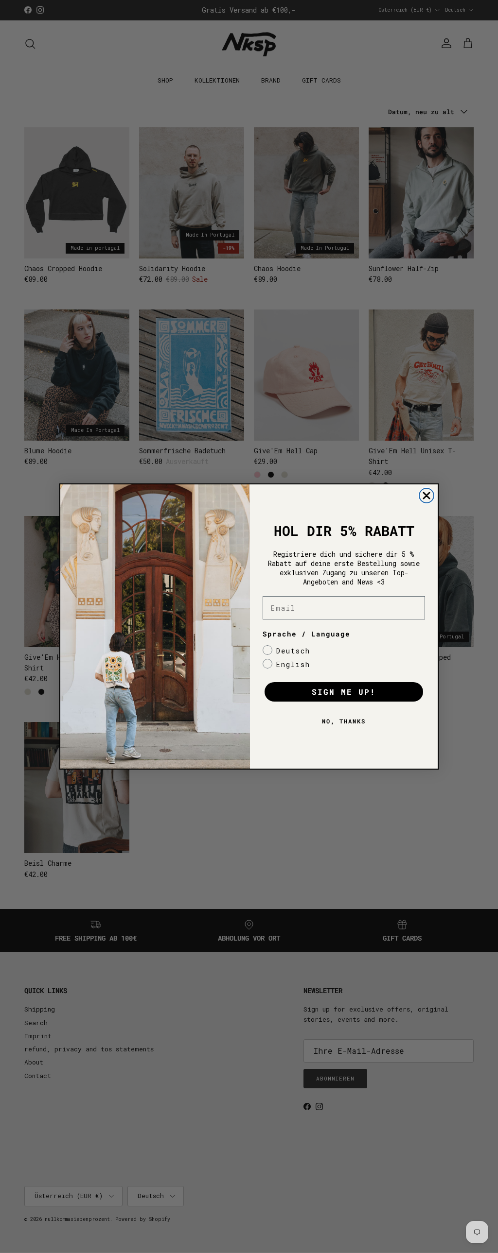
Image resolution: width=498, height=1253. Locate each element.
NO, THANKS (344, 721)
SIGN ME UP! (344, 692)
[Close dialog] (426, 495)
